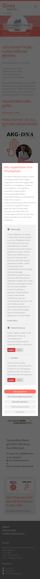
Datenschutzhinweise (20, 407)
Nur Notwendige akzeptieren (20, 396)
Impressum (20, 412)
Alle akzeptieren (20, 391)
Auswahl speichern (20, 401)
